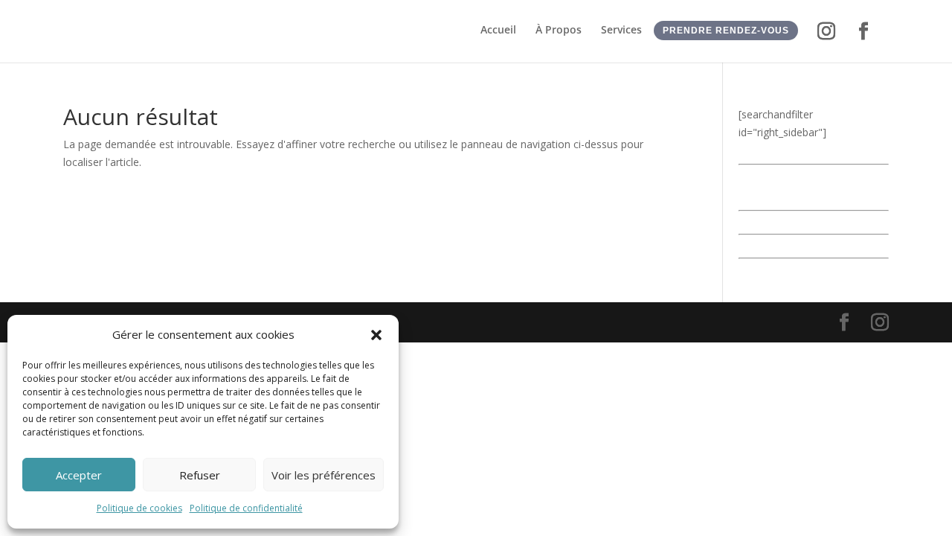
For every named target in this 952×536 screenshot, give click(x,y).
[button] (376, 335)
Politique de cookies (139, 508)
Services (621, 30)
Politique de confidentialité (246, 508)
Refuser (199, 475)
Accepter (79, 475)
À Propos (559, 30)
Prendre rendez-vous (726, 30)
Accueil (498, 30)
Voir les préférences (323, 475)
